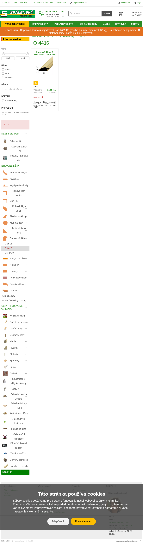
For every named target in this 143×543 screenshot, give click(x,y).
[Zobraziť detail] (36, 83)
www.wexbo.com (20, 541)
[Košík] (129, 13)
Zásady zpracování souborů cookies (127, 541)
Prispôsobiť (58, 521)
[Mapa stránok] (141, 541)
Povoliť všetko (83, 521)
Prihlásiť (30, 541)
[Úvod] (17, 13)
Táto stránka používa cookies (71, 494)
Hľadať (107, 14)
